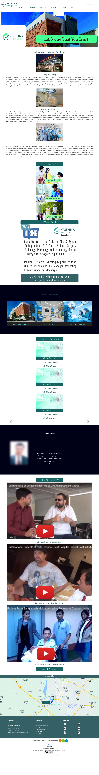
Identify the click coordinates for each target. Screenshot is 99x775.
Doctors (52, 7)
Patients (63, 7)
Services (42, 7)
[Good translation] (46, 752)
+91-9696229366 (16, 730)
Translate (91, 5)
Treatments (32, 7)
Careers (73, 7)
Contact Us (56, 15)
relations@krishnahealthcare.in (20, 732)
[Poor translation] (51, 752)
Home (20, 7)
